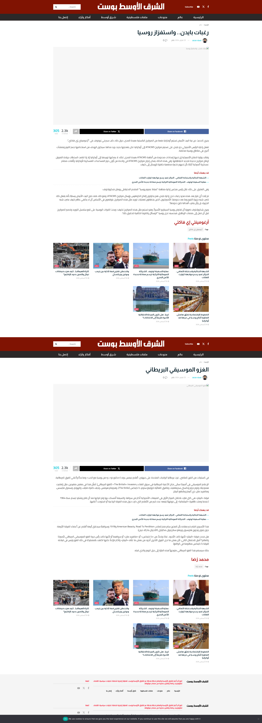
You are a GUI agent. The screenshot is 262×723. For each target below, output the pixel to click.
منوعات (162, 17)
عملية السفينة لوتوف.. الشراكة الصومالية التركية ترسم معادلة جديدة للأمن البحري (169, 182)
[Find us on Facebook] (208, 6)
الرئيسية (198, 17)
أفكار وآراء (84, 17)
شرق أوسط (108, 17)
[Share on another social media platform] (76, 131)
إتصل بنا (63, 17)
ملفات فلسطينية (136, 17)
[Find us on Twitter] (203, 6)
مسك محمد (196, 40)
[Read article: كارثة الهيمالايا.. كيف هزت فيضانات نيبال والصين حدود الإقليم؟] (71, 256)
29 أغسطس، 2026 (82, 278)
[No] (258, 719)
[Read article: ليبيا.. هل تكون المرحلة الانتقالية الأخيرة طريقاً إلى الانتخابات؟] (151, 299)
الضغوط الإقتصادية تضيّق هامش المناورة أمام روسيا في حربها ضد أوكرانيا (193, 317)
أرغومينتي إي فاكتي (195, 229)
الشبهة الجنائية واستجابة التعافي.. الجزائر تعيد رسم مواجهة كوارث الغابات (172, 178)
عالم (180, 17)
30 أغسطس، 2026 (201, 281)
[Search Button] (56, 7)
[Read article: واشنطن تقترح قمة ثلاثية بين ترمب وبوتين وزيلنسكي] (111, 256)
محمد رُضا (199, 566)
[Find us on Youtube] (198, 6)
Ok (65, 719)
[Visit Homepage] (131, 7)
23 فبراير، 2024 (180, 40)
